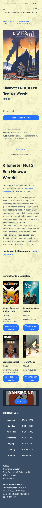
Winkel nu (21, 401)
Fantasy (26, 370)
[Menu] (4, 9)
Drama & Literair (29, 319)
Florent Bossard (16, 136)
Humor (14, 322)
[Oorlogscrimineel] (11, 346)
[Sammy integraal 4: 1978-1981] (11, 292)
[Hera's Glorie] (31, 346)
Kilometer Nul (31, 136)
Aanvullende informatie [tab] (21, 155)
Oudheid (33, 370)
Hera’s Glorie (29, 362)
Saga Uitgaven (9, 138)
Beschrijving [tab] (21, 149)
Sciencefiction (20, 133)
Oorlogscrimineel (11, 362)
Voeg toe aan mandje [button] (11, 327)
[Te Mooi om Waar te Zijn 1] (31, 292)
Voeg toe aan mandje (21, 118)
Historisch (7, 322)
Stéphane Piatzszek (26, 138)
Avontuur (7, 319)
